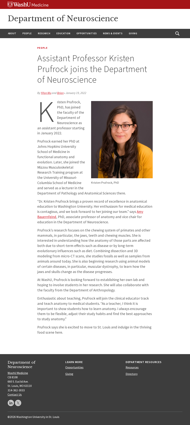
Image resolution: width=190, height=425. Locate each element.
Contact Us (15, 394)
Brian (60, 93)
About (12, 33)
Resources (132, 367)
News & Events (113, 33)
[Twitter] (18, 403)
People (27, 33)
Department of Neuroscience (63, 18)
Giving (133, 33)
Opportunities (86, 33)
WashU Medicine (18, 373)
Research (44, 33)
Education (63, 33)
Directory (131, 374)
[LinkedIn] (11, 403)
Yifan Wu (46, 93)
